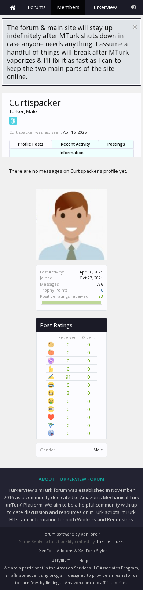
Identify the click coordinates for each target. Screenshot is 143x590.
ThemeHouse (109, 541)
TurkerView (104, 7)
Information (72, 152)
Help (83, 560)
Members (68, 7)
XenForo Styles (92, 550)
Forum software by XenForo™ (71, 534)
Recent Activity (75, 144)
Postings (116, 144)
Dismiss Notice (135, 27)
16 (101, 290)
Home (13, 7)
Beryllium (61, 560)
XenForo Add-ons (56, 550)
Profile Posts (30, 144)
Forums (36, 7)
